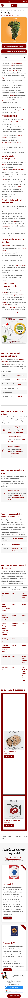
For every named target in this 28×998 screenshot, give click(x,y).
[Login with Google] (6, 991)
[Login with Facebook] (6, 987)
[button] (27, 972)
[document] (14, 499)
